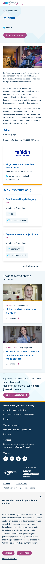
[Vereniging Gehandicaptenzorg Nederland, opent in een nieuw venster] (11, 472)
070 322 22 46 (14, 180)
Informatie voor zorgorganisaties (17, 430)
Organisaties (11, 11)
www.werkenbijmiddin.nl (19, 176)
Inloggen (7, 434)
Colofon (6, 484)
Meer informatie (9, 559)
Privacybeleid (21, 484)
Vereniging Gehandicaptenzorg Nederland (31, 474)
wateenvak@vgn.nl (22, 447)
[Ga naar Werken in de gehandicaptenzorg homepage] (13, 3)
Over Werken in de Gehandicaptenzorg (18, 415)
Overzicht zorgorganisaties (14, 410)
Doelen (6, 419)
